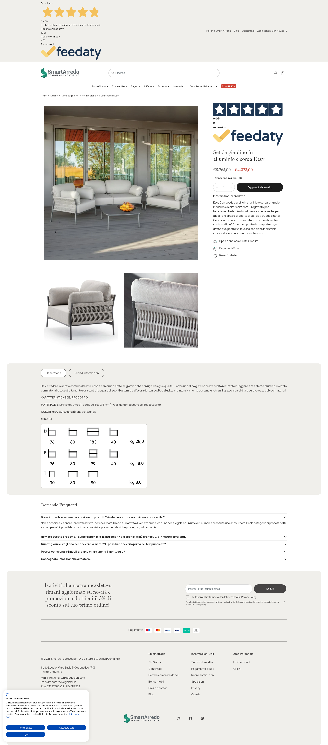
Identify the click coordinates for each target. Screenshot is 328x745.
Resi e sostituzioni (202, 675)
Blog (236, 30)
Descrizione (53, 373)
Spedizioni (197, 681)
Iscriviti (270, 588)
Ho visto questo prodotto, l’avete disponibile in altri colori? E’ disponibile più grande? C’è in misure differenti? (113, 537)
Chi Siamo (154, 662)
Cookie (195, 694)
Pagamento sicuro (202, 669)
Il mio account (241, 662)
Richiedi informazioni (86, 373)
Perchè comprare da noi (163, 675)
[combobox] (160, 73)
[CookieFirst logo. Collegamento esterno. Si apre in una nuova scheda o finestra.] (7, 694)
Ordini (237, 669)
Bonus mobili (156, 681)
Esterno (54, 95)
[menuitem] (100, 86)
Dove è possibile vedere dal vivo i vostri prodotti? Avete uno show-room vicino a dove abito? (103, 517)
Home (43, 95)
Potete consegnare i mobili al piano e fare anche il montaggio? (83, 551)
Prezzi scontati (157, 688)
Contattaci (248, 30)
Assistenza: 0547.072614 (272, 30)
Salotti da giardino (70, 95)
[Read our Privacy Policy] (284, 602)
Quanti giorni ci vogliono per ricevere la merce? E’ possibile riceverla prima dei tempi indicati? (103, 544)
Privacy (195, 688)
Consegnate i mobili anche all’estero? (66, 559)
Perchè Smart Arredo (218, 30)
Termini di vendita (202, 662)
